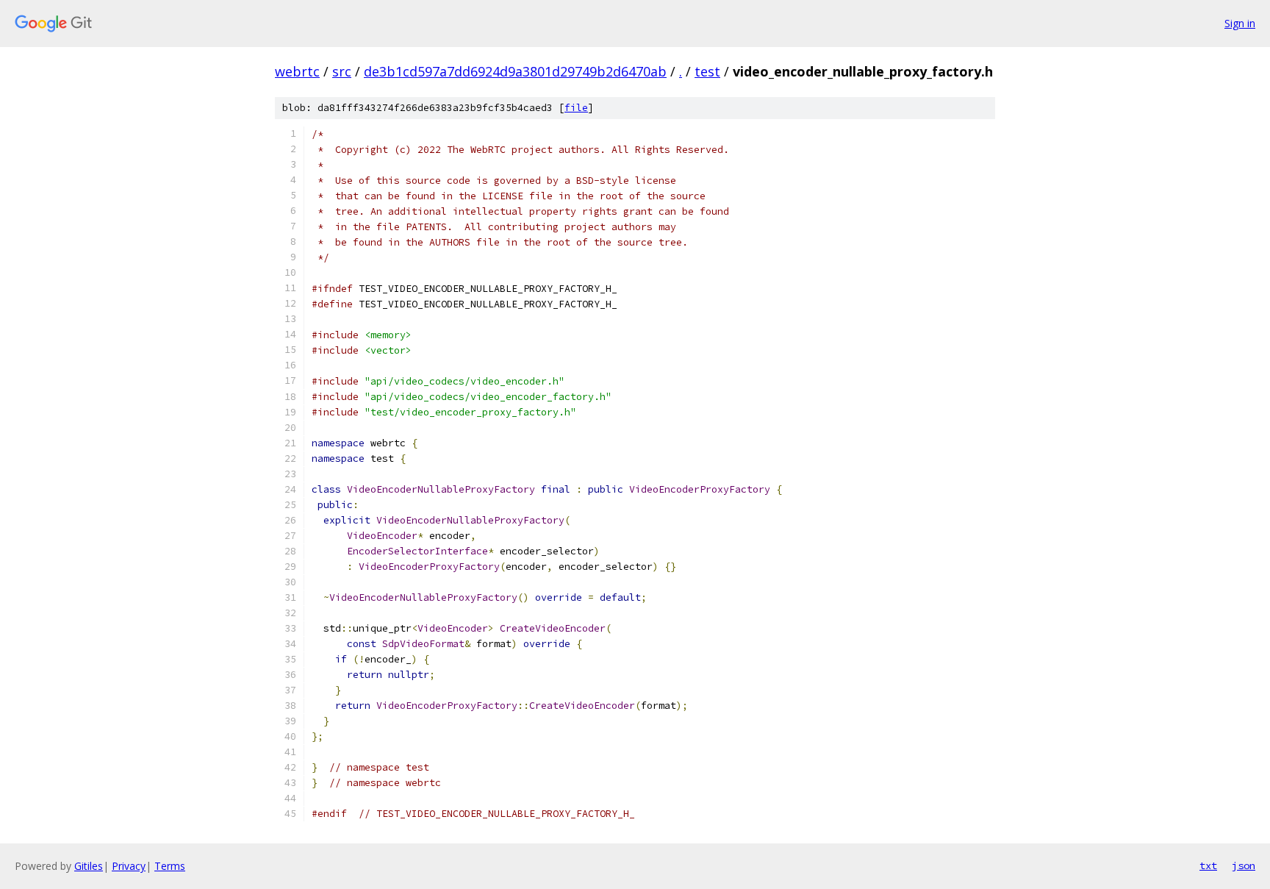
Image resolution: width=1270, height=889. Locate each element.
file (576, 107)
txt (1208, 865)
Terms (169, 866)
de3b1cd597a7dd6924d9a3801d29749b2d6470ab (515, 71)
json (1243, 865)
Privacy (129, 866)
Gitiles (88, 866)
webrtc (297, 71)
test (707, 71)
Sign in (1239, 23)
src (341, 71)
